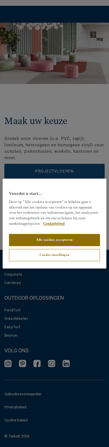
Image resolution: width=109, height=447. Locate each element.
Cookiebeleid (54, 224)
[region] (54, 223)
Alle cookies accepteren (54, 239)
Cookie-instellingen (54, 254)
